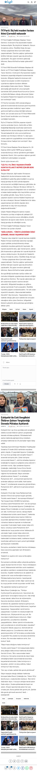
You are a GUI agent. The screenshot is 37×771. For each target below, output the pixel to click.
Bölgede (4, 309)
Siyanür (31, 309)
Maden (24, 309)
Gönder (6, 384)
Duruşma (18, 698)
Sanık (3, 703)
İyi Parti (18, 309)
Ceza (3, 698)
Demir (11, 309)
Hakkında (26, 698)
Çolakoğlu (10, 698)
